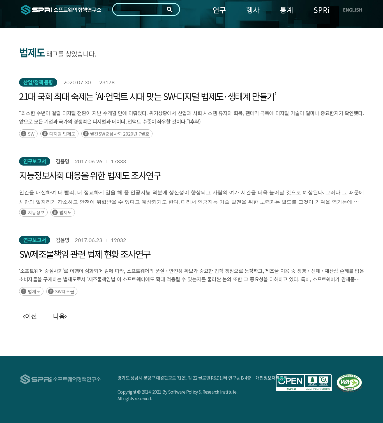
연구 (219, 9)
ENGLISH (352, 9)
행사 (253, 9)
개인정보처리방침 (271, 377)
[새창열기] (304, 382)
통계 (286, 9)
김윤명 (62, 161)
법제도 (65, 212)
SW (31, 133)
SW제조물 (64, 291)
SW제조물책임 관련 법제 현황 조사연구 (84, 253)
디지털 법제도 (62, 133)
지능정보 (36, 212)
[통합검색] (169, 9)
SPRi (321, 9)
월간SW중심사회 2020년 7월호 (119, 133)
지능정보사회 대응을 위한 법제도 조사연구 (90, 175)
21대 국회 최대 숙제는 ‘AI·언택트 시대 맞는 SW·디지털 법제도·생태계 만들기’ (147, 96)
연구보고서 (34, 161)
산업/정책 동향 (38, 82)
